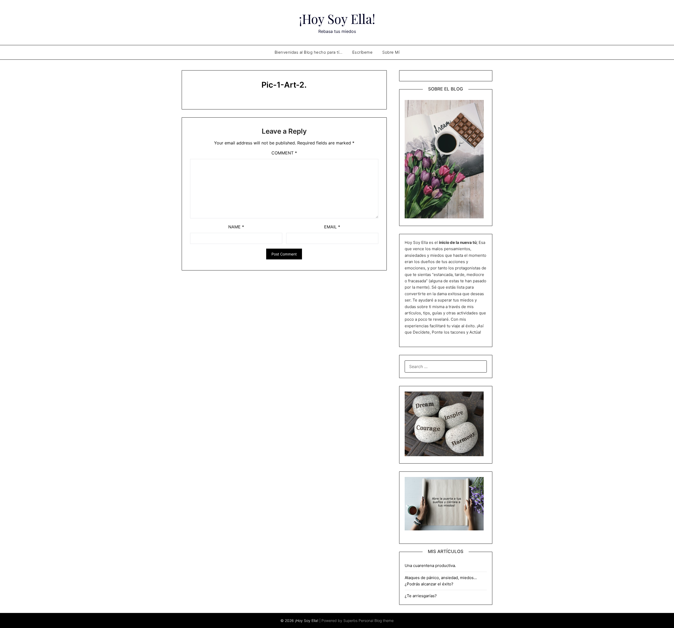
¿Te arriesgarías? (421, 595)
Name (236, 226)
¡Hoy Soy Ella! (337, 18)
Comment (284, 152)
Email (332, 226)
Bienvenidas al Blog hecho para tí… (309, 52)
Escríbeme (362, 52)
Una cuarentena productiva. (430, 565)
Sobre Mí (390, 52)
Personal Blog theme (376, 620)
